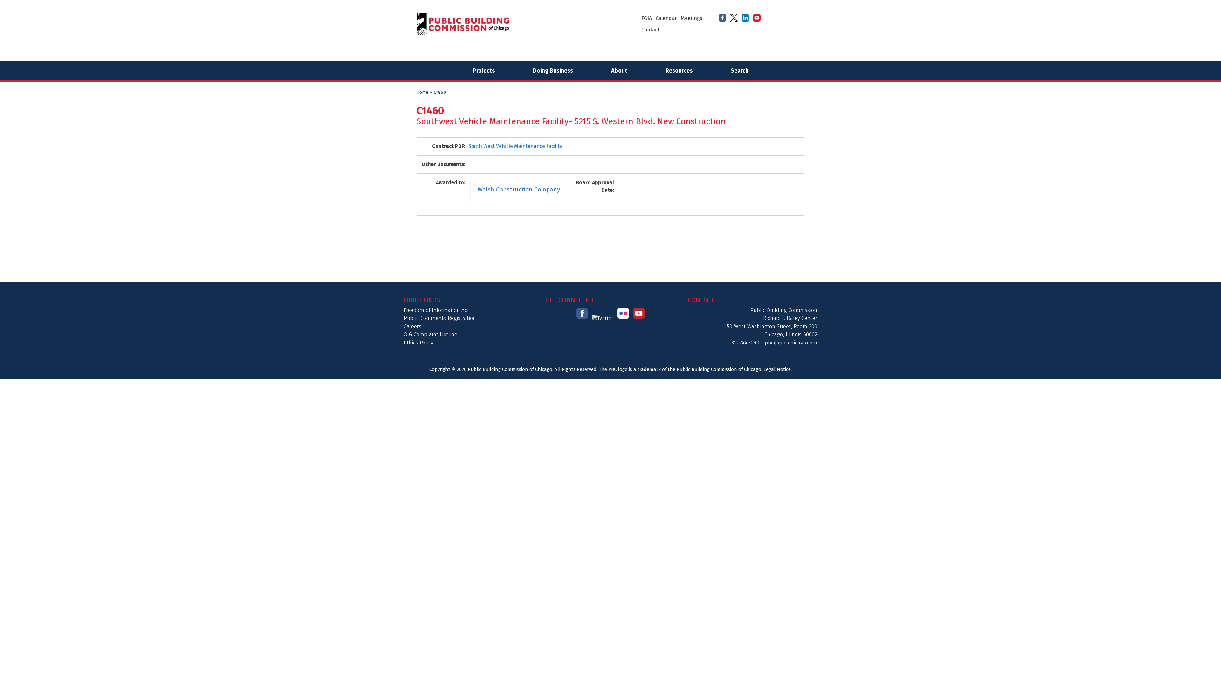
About (619, 70)
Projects (484, 70)
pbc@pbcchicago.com (791, 342)
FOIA (646, 18)
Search (739, 70)
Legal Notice (777, 369)
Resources (679, 70)
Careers (412, 326)
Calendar (666, 18)
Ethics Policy (418, 342)
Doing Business (553, 70)
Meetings (691, 18)
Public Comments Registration (440, 318)
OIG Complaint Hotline (430, 334)
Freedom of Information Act (436, 310)
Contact (650, 30)
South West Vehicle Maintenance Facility (515, 146)
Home (422, 92)
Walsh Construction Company (519, 189)
